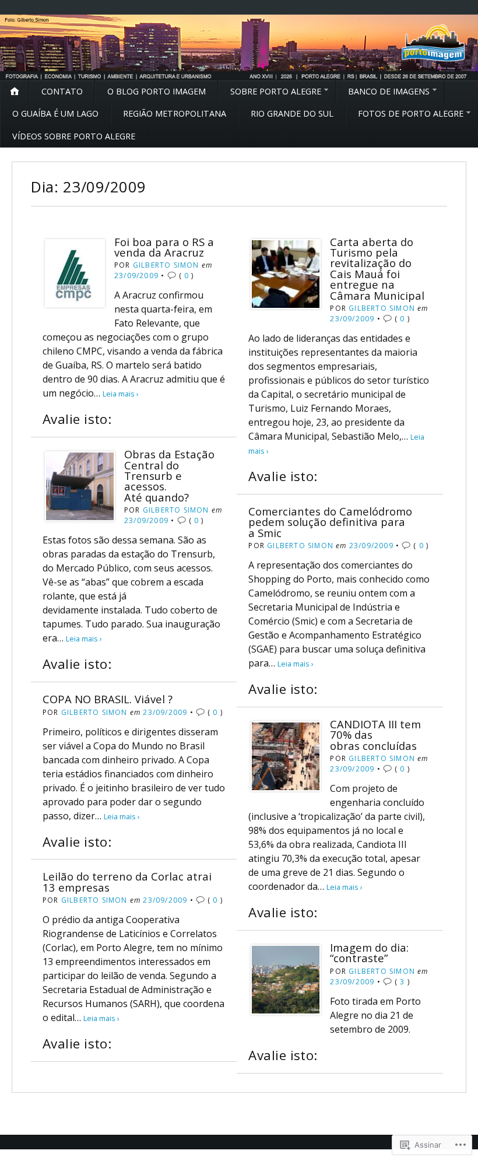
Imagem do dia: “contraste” (369, 952)
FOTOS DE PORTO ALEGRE (410, 113)
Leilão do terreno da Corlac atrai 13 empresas (127, 881)
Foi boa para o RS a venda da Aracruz (164, 246)
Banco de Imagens (389, 91)
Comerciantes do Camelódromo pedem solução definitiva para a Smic (330, 522)
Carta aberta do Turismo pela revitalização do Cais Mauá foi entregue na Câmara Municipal (377, 268)
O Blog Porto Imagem (156, 91)
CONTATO (62, 91)
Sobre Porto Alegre (275, 91)
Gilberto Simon (166, 265)
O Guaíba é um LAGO (55, 113)
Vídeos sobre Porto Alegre (73, 136)
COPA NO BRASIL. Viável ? (108, 699)
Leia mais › (121, 393)
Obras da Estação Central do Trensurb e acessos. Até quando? (169, 475)
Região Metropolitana (174, 113)
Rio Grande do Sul (292, 113)
